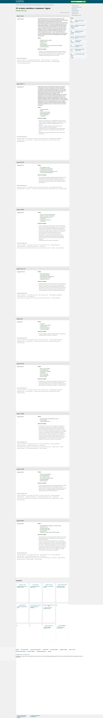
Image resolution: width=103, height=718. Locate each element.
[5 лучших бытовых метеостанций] (72, 42)
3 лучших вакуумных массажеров (78, 46)
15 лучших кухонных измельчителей (61, 627)
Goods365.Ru (20, 1)
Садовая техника (75, 12)
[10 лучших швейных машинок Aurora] (49, 625)
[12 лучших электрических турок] (22, 605)
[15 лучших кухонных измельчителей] (62, 625)
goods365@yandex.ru (26, 654)
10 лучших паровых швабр (79, 54)
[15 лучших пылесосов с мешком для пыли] (49, 606)
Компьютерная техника (76, 15)
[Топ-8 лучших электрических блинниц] (73, 28)
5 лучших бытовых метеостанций (78, 41)
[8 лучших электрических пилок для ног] (36, 584)
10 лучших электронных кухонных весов (79, 32)
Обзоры (49, 651)
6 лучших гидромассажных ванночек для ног (22, 587)
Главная (17, 649)
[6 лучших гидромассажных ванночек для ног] (22, 584)
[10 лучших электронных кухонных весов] (73, 34)
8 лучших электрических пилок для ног (35, 587)
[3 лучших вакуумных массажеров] (72, 46)
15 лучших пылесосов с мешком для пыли (47, 608)
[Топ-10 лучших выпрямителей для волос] (73, 37)
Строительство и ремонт (76, 7)
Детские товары (31, 651)
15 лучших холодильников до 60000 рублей (35, 716)
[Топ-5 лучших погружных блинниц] (72, 22)
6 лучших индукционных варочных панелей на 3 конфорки (21, 716)
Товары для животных (41, 651)
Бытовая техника (75, 5)
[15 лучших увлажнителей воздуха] (49, 584)
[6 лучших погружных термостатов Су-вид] (62, 584)
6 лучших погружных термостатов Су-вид (61, 587)
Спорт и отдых (75, 13)
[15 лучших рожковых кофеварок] (36, 605)
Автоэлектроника (75, 10)
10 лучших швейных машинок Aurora (47, 627)
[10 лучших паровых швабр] (73, 57)
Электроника (74, 8)
